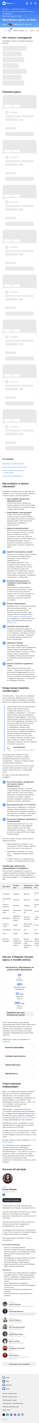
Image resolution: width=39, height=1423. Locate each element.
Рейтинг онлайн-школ (9, 1397)
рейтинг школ (11, 622)
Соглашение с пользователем (12, 1403)
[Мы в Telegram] (18, 1414)
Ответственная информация (12, 476)
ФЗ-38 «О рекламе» (29, 1117)
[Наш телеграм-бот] (22, 1414)
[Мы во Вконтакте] (11, 1414)
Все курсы (5, 9)
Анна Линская (19, 747)
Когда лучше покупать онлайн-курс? (14, 467)
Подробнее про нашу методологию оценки (16, 1014)
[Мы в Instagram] (15, 1414)
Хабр (7, 1377)
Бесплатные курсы (18, 9)
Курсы (8, 1388)
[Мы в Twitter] (3, 1414)
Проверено (20, 24)
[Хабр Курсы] (7, 3)
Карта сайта (6, 1410)
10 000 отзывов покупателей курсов (19, 616)
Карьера (9, 1385)
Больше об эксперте (11, 1200)
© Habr (4, 1419)
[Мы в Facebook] (7, 1414)
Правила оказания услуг (10, 1406)
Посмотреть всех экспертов (19, 1364)
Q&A (7, 1381)
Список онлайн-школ (9, 1393)
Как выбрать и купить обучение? (13, 464)
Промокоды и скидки (9, 1400)
